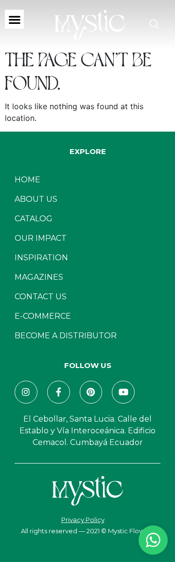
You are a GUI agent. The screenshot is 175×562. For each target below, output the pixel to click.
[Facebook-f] (58, 392)
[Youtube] (123, 392)
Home (27, 179)
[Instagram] (26, 392)
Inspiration (41, 257)
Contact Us (41, 296)
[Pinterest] (91, 392)
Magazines (39, 277)
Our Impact (41, 238)
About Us (36, 199)
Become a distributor (66, 335)
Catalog (33, 218)
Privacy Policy (83, 519)
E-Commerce (43, 316)
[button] (14, 19)
